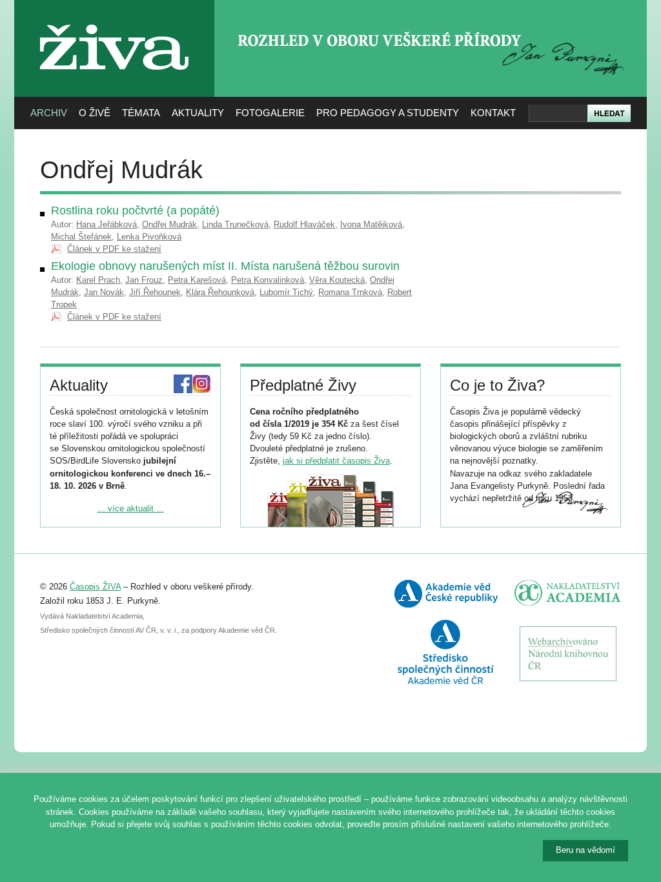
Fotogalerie (270, 112)
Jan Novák (104, 292)
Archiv (48, 112)
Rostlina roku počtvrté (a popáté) (135, 210)
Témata (141, 112)
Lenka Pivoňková (149, 236)
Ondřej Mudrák (169, 224)
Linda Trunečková (235, 224)
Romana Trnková (350, 292)
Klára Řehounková (220, 292)
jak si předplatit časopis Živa (336, 461)
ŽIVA (114, 19)
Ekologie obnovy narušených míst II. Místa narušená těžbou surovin (225, 266)
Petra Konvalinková (267, 280)
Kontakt (493, 112)
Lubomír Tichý (286, 292)
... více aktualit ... (130, 508)
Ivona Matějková (371, 224)
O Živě (94, 112)
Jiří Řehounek (155, 292)
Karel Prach (98, 280)
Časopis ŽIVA (95, 586)
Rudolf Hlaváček (304, 224)
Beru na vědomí (585, 850)
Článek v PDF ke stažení (114, 249)
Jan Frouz (144, 280)
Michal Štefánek (81, 236)
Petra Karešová (197, 280)
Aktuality (198, 112)
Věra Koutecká (337, 280)
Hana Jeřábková (106, 224)
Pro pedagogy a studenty (387, 112)
